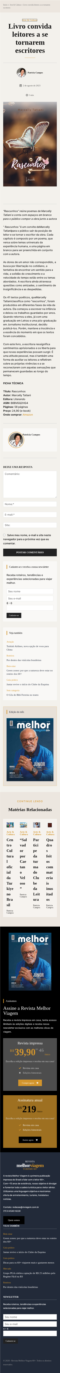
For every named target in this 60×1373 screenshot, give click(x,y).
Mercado (7, 1268)
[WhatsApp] (38, 196)
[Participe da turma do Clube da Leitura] (36, 824)
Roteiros (10, 656)
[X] (24, 196)
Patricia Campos (35, 72)
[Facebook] (16, 196)
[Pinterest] (31, 196)
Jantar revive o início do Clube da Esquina (28, 684)
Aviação (10, 642)
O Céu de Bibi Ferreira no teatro (23, 695)
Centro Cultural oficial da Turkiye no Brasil (10, 872)
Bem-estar (11, 666)
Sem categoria (13, 690)
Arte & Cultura (15, 5)
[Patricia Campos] (22, 73)
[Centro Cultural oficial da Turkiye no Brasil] (10, 824)
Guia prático (12, 680)
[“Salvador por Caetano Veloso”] (23, 824)
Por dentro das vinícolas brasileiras (24, 660)
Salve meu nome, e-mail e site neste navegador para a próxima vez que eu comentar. (27, 539)
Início (5, 5)
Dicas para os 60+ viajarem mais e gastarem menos (28, 1262)
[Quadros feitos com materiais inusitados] (49, 824)
